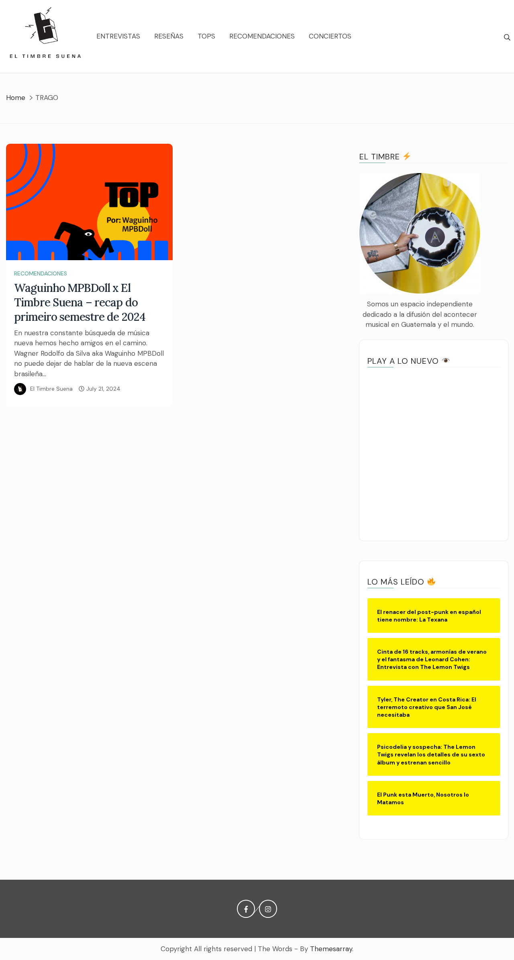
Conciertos (330, 36)
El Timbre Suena (51, 388)
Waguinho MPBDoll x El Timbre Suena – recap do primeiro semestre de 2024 (79, 302)
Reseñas (169, 36)
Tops (206, 36)
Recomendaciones (262, 36)
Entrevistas (118, 36)
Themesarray (331, 948)
